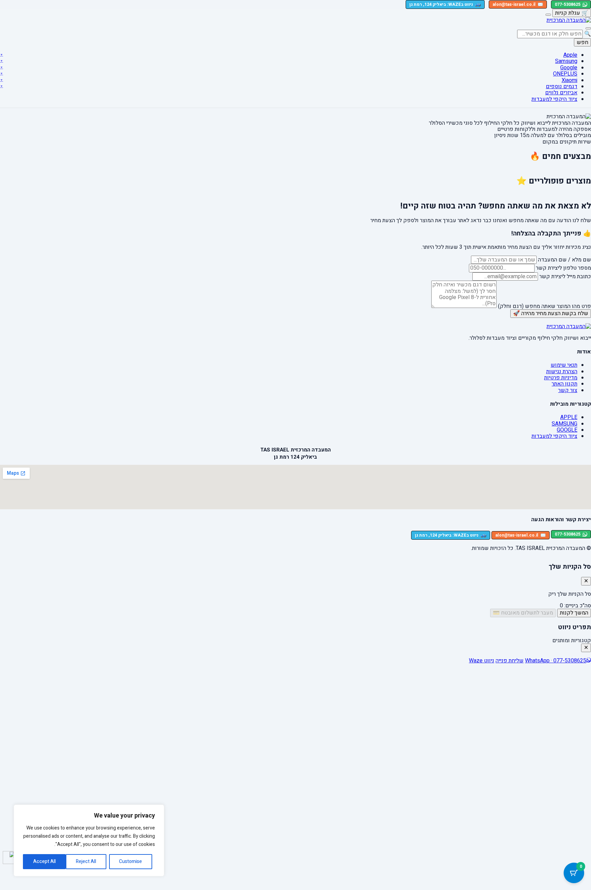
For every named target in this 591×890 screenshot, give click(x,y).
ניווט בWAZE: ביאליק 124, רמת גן (445, 4)
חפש (582, 42)
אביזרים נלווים (561, 93)
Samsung (566, 61)
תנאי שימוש (564, 365)
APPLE (568, 417)
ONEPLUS (565, 74)
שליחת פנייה (510, 661)
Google (568, 68)
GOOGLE (567, 430)
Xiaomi (569, 80)
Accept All (44, 861)
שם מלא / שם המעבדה (564, 260)
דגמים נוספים (561, 86)
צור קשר (567, 390)
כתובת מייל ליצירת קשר (565, 276)
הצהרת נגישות (561, 371)
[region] (89, 840)
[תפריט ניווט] (588, 28)
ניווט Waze (481, 661)
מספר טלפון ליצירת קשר (563, 268)
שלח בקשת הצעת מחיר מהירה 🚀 (550, 313)
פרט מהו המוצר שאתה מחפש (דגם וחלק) (544, 306)
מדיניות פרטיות (560, 378)
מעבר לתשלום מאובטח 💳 (523, 613)
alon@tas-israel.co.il (517, 4)
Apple (570, 55)
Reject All (86, 861)
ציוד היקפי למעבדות (554, 99)
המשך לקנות (574, 613)
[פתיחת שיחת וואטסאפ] (9, 857)
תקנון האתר (564, 384)
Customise (130, 861)
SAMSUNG (564, 424)
